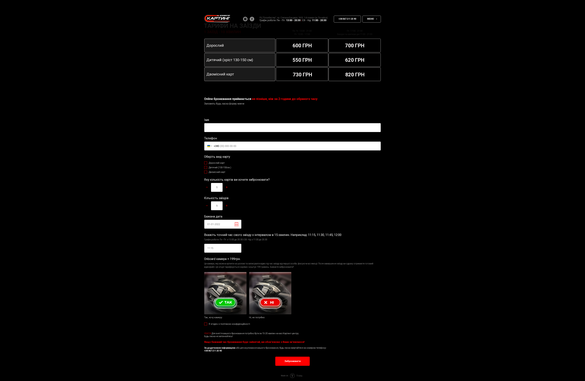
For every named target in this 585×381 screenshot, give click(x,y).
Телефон (210, 138)
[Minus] (207, 187)
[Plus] (226, 187)
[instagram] (245, 19)
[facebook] (252, 19)
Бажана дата (213, 216)
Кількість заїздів (216, 198)
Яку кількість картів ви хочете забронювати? (237, 179)
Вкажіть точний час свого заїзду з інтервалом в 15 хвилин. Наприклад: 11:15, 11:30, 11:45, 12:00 (272, 235)
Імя (206, 120)
